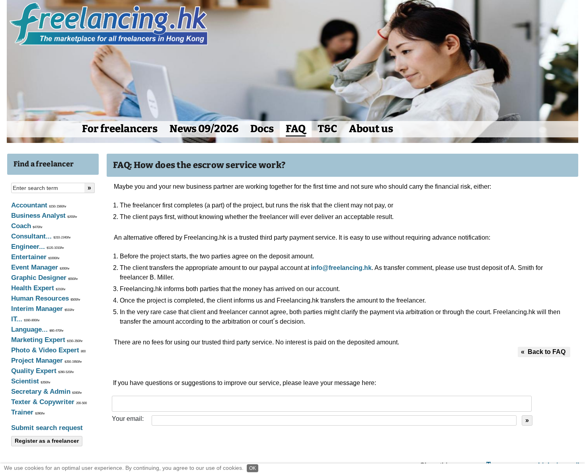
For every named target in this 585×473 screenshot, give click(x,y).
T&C (327, 129)
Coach (27, 226)
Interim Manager (42, 309)
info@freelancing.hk (341, 267)
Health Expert (38, 288)
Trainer (28, 412)
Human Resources (45, 298)
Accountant (38, 205)
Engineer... (37, 246)
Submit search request (47, 428)
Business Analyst (44, 215)
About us (371, 129)
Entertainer (35, 257)
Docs (262, 129)
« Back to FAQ (544, 351)
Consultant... (41, 236)
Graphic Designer (44, 277)
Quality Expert (42, 371)
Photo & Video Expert (48, 350)
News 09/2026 (204, 129)
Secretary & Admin (46, 391)
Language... (37, 329)
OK (252, 468)
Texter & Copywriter (49, 402)
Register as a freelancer (47, 441)
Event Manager (40, 267)
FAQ (296, 129)
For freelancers (120, 129)
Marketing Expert (47, 340)
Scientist (31, 381)
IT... (25, 319)
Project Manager (46, 360)
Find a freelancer (44, 164)
